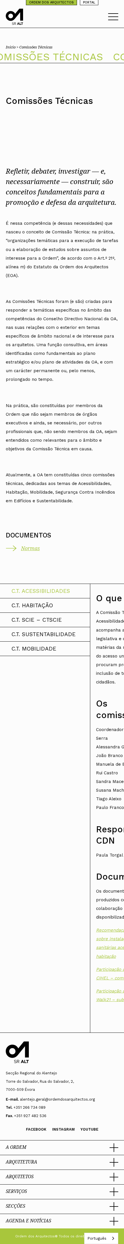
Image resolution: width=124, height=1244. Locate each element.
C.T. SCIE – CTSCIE (37, 620)
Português (96, 1238)
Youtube (89, 1129)
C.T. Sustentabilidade (44, 634)
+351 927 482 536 (30, 1116)
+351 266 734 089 (30, 1107)
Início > (12, 47)
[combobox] (101, 1238)
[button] (62, 1147)
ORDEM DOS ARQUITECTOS (51, 2)
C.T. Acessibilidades (41, 591)
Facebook (36, 1129)
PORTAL (89, 2)
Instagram (63, 1129)
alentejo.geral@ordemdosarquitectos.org (57, 1099)
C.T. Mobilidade (34, 648)
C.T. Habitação (32, 605)
